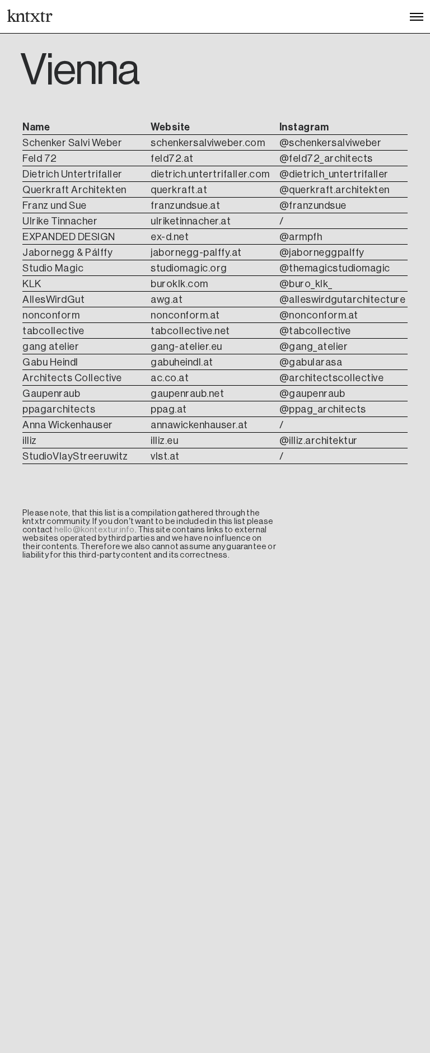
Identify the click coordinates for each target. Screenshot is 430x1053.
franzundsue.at (185, 205)
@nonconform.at (318, 315)
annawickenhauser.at (199, 424)
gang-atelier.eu (186, 346)
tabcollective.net (190, 330)
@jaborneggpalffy (321, 252)
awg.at (167, 299)
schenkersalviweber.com (208, 142)
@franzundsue (313, 205)
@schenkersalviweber (330, 142)
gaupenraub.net (187, 393)
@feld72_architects (326, 158)
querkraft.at (179, 189)
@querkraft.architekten (334, 189)
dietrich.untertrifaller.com (210, 174)
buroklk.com (179, 283)
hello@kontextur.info (94, 530)
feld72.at (172, 158)
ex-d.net (170, 236)
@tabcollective (315, 330)
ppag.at (169, 409)
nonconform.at (185, 315)
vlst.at (165, 456)
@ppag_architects (322, 409)
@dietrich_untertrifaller (334, 174)
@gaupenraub (312, 393)
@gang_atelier (313, 346)
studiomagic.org (189, 268)
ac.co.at (170, 377)
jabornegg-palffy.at (196, 252)
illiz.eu (164, 440)
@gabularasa (311, 362)
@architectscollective (331, 377)
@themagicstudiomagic (334, 268)
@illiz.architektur (318, 440)
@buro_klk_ (306, 283)
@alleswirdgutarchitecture (342, 299)
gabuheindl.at (182, 362)
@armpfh (300, 236)
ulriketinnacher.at (191, 221)
